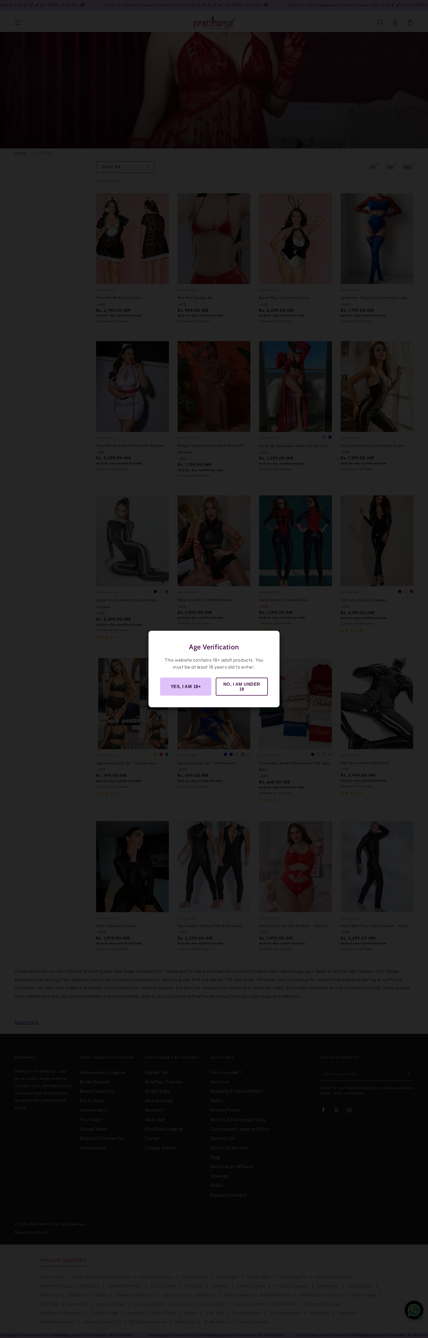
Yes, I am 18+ (186, 686)
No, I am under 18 (241, 687)
